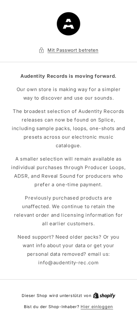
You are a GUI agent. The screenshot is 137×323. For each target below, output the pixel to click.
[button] (68, 50)
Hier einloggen (97, 306)
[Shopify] (104, 295)
